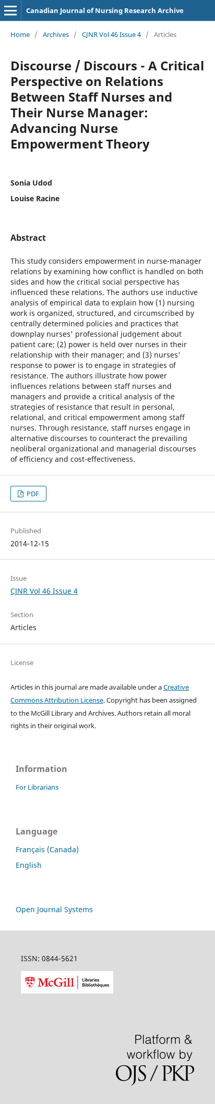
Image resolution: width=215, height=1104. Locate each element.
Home (20, 34)
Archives (56, 34)
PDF (32, 493)
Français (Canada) (47, 849)
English (29, 865)
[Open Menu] (10, 10)
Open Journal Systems (54, 909)
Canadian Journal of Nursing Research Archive (105, 10)
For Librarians (37, 787)
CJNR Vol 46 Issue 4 (111, 34)
